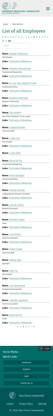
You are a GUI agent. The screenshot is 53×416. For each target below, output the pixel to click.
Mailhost (26, 369)
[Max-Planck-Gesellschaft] (14, 395)
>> (34, 326)
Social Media (11, 351)
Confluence (26, 362)
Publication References (20, 61)
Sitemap (42, 403)
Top (47, 348)
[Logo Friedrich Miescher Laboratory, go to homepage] (21, 8)
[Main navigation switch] (48, 9)
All (9, 41)
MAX (26, 376)
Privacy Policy (26, 403)
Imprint (10, 403)
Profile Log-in (26, 383)
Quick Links (10, 356)
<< (18, 326)
